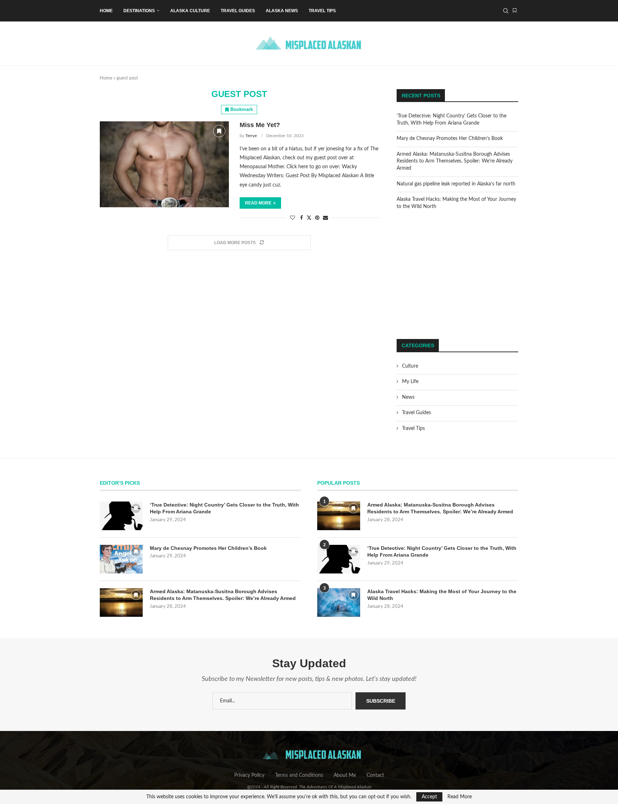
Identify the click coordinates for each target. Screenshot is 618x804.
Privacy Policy (249, 775)
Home (106, 10)
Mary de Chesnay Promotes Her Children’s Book (450, 138)
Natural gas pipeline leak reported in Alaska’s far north (456, 184)
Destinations (139, 10)
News (408, 397)
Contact (375, 775)
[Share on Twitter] (309, 217)
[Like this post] (292, 218)
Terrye (251, 136)
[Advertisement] (457, 274)
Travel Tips (322, 10)
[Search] (505, 10)
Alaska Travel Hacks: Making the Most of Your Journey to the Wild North (441, 595)
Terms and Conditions (299, 775)
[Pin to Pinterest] (317, 218)
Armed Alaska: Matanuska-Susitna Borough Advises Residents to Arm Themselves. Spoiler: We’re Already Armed (454, 161)
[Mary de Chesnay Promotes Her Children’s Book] (121, 559)
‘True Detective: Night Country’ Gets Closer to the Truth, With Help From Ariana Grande (224, 508)
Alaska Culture (190, 10)
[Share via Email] (325, 218)
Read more (258, 202)
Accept (429, 796)
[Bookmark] (514, 10)
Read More (459, 796)
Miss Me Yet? (260, 125)
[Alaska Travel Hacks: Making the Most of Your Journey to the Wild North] (338, 602)
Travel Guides (238, 10)
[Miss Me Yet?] (164, 164)
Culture (410, 366)
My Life (410, 381)
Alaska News (282, 10)
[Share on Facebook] (301, 218)
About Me (345, 775)
